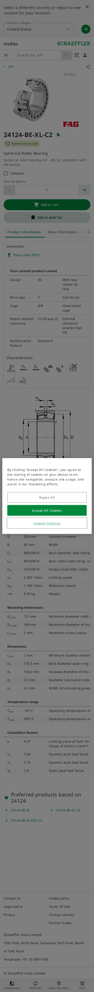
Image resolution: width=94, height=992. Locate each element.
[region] (46, 496)
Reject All (47, 497)
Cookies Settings (47, 523)
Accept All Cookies (47, 510)
